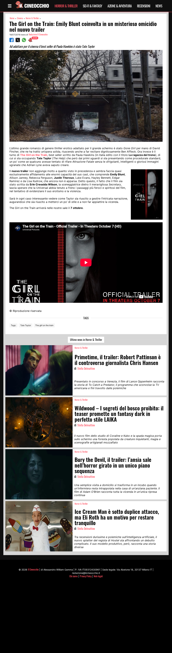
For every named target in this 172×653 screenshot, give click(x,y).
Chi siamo (73, 576)
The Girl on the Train (33, 155)
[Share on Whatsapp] (24, 41)
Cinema (20, 18)
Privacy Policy (86, 576)
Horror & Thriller (66, 5)
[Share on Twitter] (18, 41)
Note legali (98, 576)
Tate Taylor (25, 325)
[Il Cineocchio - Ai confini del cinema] (32, 6)
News (159, 5)
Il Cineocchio (33, 569)
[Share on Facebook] (11, 41)
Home (12, 18)
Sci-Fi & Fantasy (92, 5)
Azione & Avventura (120, 5)
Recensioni (143, 5)
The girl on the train (44, 325)
